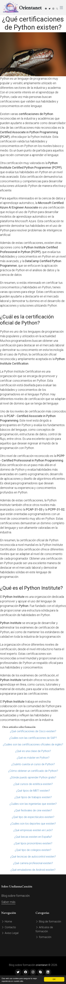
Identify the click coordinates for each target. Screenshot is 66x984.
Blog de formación (49, 921)
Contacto (10, 927)
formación (44, 937)
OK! (54, 979)
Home (8, 921)
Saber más (8, 902)
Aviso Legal (11, 933)
